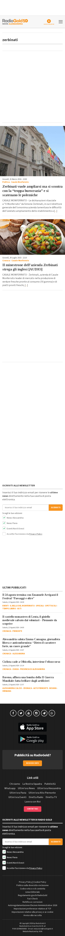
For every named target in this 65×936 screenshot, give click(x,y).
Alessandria (18, 653)
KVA (40, 931)
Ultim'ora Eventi (17, 797)
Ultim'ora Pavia (17, 793)
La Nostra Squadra (32, 784)
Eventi (5, 605)
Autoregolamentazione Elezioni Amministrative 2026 (32, 905)
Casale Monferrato (20, 182)
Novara (53, 688)
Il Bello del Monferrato (22, 605)
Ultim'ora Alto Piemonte (42, 793)
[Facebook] (13, 713)
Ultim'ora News (26, 788)
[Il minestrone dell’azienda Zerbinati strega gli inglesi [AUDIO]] (32, 237)
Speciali (40, 605)
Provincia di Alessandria (32, 669)
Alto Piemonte (40, 688)
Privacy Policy (35, 534)
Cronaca (6, 260)
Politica (6, 182)
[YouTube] (29, 713)
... (55, 211)
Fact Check (32, 898)
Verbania (6, 691)
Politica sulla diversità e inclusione (32, 885)
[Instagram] (36, 713)
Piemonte (17, 631)
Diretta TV (51, 797)
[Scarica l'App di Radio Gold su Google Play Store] (32, 739)
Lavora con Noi (33, 801)
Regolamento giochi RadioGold (32, 895)
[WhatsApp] (52, 713)
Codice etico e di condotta (32, 888)
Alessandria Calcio (12, 688)
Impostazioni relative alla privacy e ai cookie (32, 912)
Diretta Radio (36, 797)
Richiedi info (32, 763)
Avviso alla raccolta (33, 915)
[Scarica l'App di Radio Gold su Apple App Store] (32, 727)
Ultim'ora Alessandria (49, 788)
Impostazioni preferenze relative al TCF (32, 908)
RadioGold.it (41, 923)
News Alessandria (15, 517)
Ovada (15, 669)
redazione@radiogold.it (43, 928)
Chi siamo (14, 784)
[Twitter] (21, 713)
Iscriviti (55, 507)
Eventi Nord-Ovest (15, 528)
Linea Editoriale (32, 892)
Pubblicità (50, 784)
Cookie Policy (39, 882)
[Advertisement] (32, 86)
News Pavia (11, 523)
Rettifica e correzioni (32, 902)
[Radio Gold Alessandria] (15, 21)
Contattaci (32, 809)
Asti (19, 608)
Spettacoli (50, 605)
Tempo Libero (9, 608)
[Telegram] (44, 713)
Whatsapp (9, 788)
